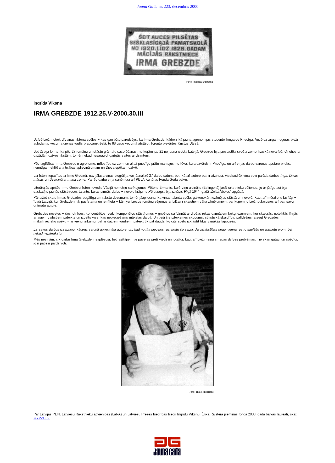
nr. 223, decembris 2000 (167, 6)
